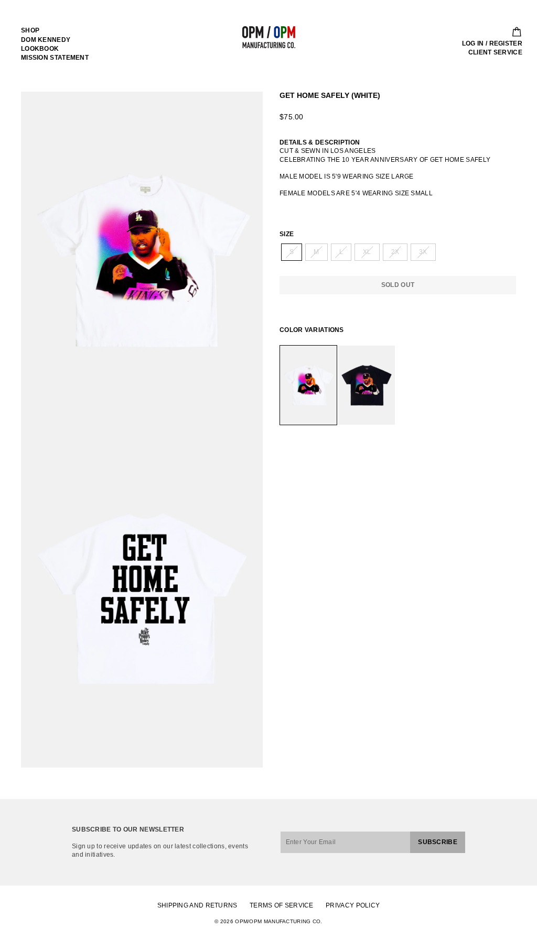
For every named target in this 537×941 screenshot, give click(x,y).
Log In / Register (492, 43)
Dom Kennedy (45, 39)
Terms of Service (282, 905)
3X (423, 252)
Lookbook (40, 48)
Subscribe (437, 842)
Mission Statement (55, 57)
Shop (30, 30)
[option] (142, 260)
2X (395, 252)
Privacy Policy (353, 905)
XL (367, 252)
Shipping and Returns (197, 905)
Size (287, 234)
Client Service (495, 52)
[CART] (513, 32)
